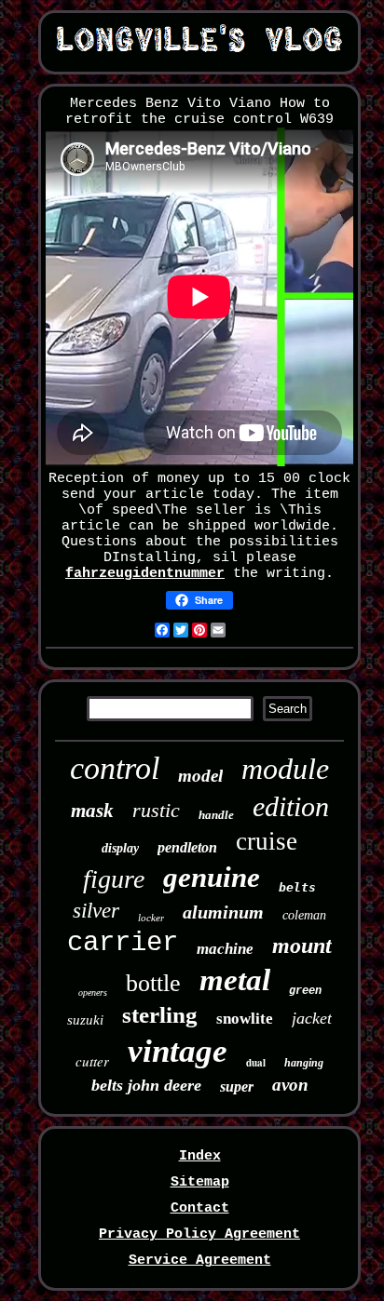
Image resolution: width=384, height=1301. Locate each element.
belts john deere (146, 1085)
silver (96, 910)
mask (92, 810)
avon (290, 1084)
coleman (304, 915)
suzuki (85, 1020)
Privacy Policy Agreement (199, 1234)
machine (225, 949)
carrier (122, 943)
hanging (303, 1062)
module (285, 768)
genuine (211, 877)
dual (256, 1062)
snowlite (244, 1018)
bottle (153, 983)
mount (302, 945)
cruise (266, 841)
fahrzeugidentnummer (145, 574)
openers (92, 992)
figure (113, 879)
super (237, 1086)
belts (297, 887)
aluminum (223, 912)
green (305, 991)
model (200, 775)
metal (234, 980)
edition (291, 806)
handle (216, 815)
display (120, 848)
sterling (160, 1014)
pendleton (187, 847)
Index (200, 1156)
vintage (177, 1051)
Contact (200, 1208)
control (114, 768)
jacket (312, 1018)
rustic (156, 810)
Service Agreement (200, 1260)
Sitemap (200, 1182)
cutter (92, 1061)
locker (151, 917)
